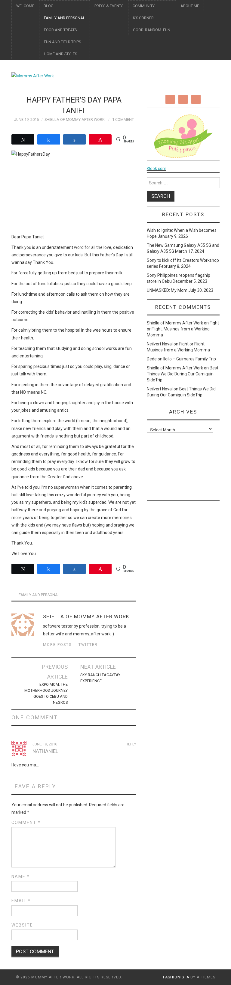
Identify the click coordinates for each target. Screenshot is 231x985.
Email (21, 900)
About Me (189, 6)
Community (144, 6)
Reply (131, 744)
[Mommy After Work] (32, 75)
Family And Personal (64, 18)
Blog (49, 6)
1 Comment (123, 119)
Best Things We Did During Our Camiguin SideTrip (182, 374)
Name (20, 876)
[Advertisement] (183, 470)
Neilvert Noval (160, 344)
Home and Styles (60, 54)
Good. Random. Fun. (152, 30)
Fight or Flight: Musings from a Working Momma (183, 329)
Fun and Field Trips (62, 42)
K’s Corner (143, 18)
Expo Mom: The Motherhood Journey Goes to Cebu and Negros (46, 693)
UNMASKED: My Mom (167, 290)
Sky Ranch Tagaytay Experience (100, 678)
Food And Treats (60, 30)
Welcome (25, 6)
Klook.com (156, 168)
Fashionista (176, 977)
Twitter (88, 644)
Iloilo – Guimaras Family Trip (189, 359)
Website (22, 925)
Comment (26, 822)
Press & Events (108, 6)
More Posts (57, 644)
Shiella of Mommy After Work (75, 119)
